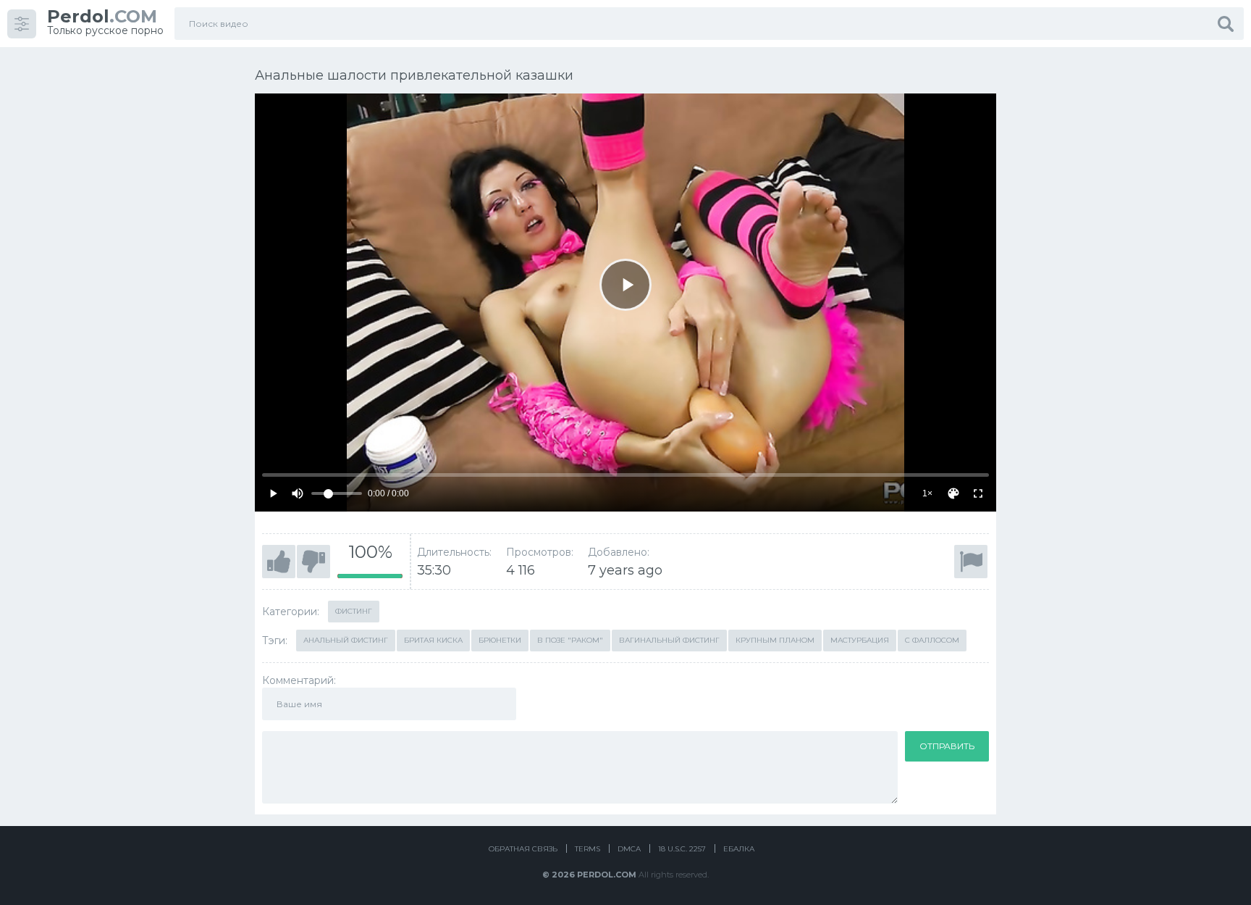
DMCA (629, 849)
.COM (102, 16)
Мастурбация (859, 640)
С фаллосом (932, 640)
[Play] (625, 285)
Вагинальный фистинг (669, 640)
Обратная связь (523, 849)
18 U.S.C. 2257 (682, 849)
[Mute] (297, 493)
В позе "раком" (570, 640)
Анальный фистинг (345, 640)
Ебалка (738, 849)
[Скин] (953, 493)
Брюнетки (500, 640)
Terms (587, 849)
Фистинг (353, 611)
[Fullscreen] (978, 493)
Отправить (946, 746)
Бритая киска (433, 640)
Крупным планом (775, 640)
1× (927, 493)
